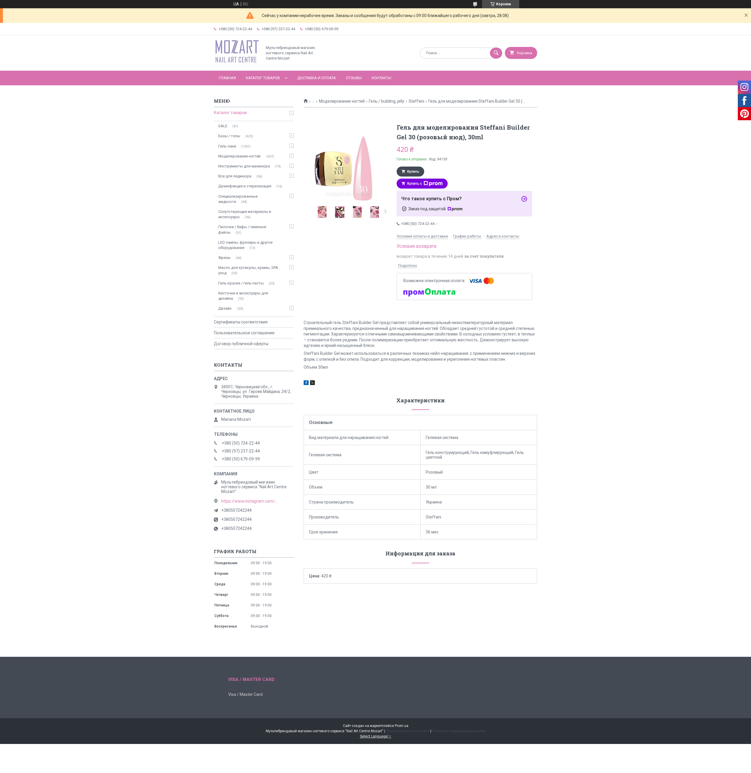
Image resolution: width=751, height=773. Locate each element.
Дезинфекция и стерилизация (244, 186)
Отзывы (354, 78)
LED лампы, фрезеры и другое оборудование (245, 245)
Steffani (416, 101)
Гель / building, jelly (386, 101)
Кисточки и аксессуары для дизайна (243, 296)
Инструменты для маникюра (244, 166)
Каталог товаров (263, 78)
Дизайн (225, 308)
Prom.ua (401, 726)
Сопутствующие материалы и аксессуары (244, 214)
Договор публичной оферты (241, 343)
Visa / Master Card (245, 694)
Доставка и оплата (316, 78)
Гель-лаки (227, 146)
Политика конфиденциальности (459, 731)
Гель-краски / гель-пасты (241, 283)
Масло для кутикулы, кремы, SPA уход (248, 270)
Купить (413, 171)
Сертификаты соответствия (241, 322)
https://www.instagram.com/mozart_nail (250, 501)
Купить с (414, 184)
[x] (312, 383)
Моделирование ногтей (342, 101)
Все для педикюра (234, 176)
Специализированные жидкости (238, 199)
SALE (222, 126)
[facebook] (306, 383)
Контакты (381, 78)
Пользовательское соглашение (244, 332)
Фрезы (224, 257)
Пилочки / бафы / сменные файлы (242, 229)
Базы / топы (229, 136)
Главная (227, 78)
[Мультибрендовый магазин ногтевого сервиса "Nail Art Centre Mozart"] (236, 63)
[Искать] (496, 53)
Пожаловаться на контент (407, 731)
